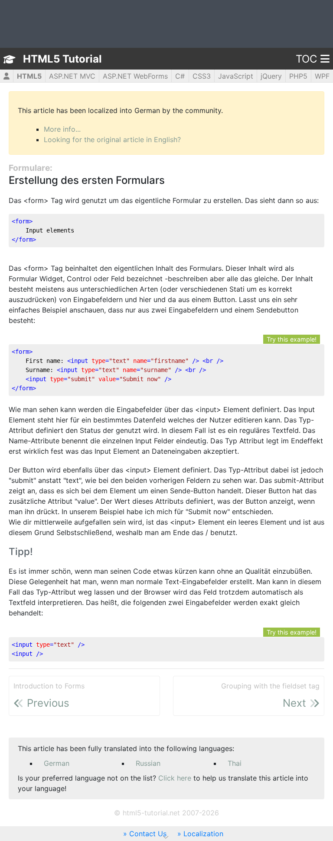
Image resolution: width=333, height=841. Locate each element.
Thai (235, 763)
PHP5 (298, 76)
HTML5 (29, 76)
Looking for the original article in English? (112, 139)
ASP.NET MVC (72, 76)
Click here (174, 778)
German (56, 763)
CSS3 (202, 76)
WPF (322, 76)
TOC (306, 59)
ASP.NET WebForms (135, 76)
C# (180, 76)
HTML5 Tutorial (62, 59)
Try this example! (292, 339)
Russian (148, 763)
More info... (62, 129)
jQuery (271, 76)
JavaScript (235, 76)
